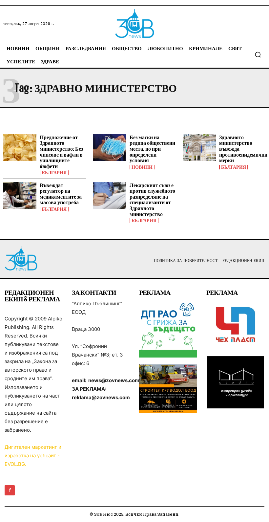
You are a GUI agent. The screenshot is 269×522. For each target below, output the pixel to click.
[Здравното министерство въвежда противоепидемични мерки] (199, 147)
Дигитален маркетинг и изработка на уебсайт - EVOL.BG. (33, 455)
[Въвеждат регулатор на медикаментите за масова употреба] (19, 195)
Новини (142, 167)
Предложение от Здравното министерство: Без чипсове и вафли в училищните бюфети (61, 151)
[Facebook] (10, 490)
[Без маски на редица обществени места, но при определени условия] (109, 147)
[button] (257, 54)
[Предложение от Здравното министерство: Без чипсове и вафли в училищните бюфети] (19, 147)
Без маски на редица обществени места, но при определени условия (152, 148)
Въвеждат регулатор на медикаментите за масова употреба (61, 194)
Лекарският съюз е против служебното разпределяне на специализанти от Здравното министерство (152, 199)
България (54, 172)
